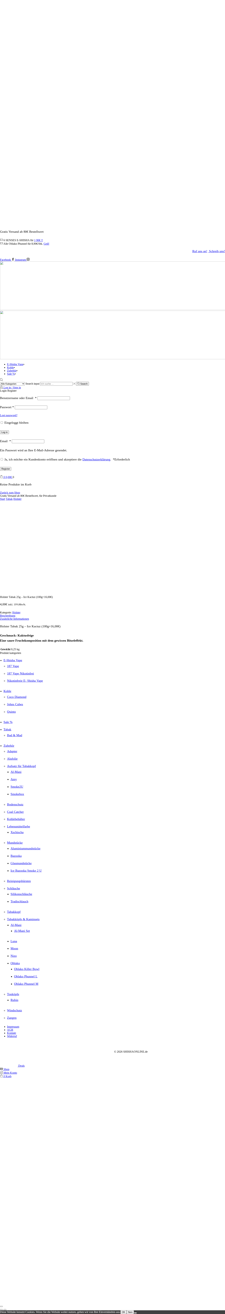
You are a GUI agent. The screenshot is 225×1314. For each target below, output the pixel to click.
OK (123, 1312)
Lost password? (8, 415)
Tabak (9, 498)
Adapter (12, 751)
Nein (130, 1312)
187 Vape (13, 666)
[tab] (112, 615)
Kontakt (11, 1032)
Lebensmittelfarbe (18, 826)
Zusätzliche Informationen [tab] (14, 618)
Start (2, 498)
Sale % (11, 373)
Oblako (15, 963)
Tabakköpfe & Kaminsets (23, 919)
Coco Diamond (16, 697)
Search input (32, 383)
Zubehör (12, 370)
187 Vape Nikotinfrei (20, 673)
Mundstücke (15, 842)
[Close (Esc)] (1, 1306)
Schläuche (13, 888)
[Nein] (135, 1312)
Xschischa (17, 832)
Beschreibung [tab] (7, 615)
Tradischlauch (19, 901)
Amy (14, 779)
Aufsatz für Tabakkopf (21, 766)
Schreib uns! (217, 251)
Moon (14, 948)
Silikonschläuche (21, 894)
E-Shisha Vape (15, 364)
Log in (4, 432)
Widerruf (12, 1036)
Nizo (14, 956)
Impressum (13, 1026)
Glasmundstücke (21, 863)
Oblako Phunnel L (25, 976)
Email (5, 441)
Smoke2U (17, 786)
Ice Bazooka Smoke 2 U (26, 870)
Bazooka (16, 856)
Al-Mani (16, 772)
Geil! (46, 243)
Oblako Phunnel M (26, 984)
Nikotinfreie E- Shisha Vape (25, 680)
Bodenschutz (15, 804)
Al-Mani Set (22, 931)
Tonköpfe (13, 994)
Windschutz (14, 1010)
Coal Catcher (15, 812)
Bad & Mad (14, 735)
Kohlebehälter (16, 819)
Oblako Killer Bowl (26, 969)
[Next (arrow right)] (5, 1309)
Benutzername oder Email (18, 398)
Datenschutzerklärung (96, 459)
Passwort (7, 407)
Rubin (14, 1000)
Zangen (12, 1018)
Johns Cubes (15, 704)
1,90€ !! (38, 240)
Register (5, 469)
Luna (14, 941)
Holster (17, 498)
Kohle (10, 367)
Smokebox (17, 794)
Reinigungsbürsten (19, 881)
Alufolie (12, 758)
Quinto (11, 711)
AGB (10, 1029)
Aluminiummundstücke (25, 848)
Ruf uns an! (199, 251)
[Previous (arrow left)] (1, 1309)
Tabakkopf (14, 912)
